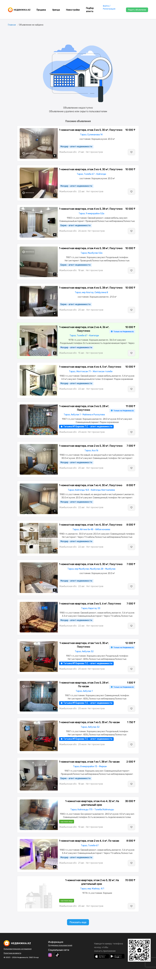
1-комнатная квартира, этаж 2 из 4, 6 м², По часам (89, 840)
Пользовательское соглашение (18, 949)
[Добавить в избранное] (131, 152)
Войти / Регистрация (109, 7)
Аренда (56, 10)
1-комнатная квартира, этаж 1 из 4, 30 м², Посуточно (90, 485)
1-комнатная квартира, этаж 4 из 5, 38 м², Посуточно (90, 208)
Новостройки (73, 10)
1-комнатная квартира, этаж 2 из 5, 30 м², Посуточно (90, 445)
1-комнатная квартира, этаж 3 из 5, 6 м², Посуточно (90, 603)
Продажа (41, 10)
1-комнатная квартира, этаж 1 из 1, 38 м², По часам (89, 761)
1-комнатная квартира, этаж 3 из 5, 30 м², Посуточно (90, 129)
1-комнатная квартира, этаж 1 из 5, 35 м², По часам (89, 722)
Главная (12, 25)
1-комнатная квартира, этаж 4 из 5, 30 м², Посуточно (90, 564)
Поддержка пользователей (60, 945)
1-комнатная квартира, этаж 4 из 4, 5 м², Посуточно (90, 366)
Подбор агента (90, 10)
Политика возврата (12, 953)
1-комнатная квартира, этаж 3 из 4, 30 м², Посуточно (90, 169)
